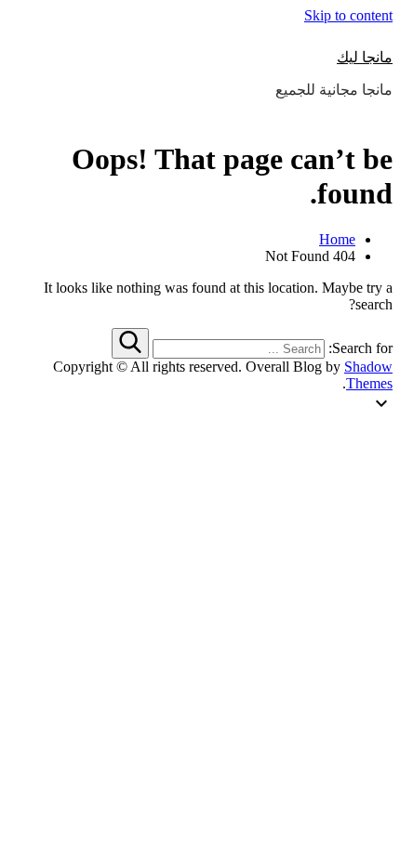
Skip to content (348, 15)
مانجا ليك (365, 57)
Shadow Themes (368, 375)
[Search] (130, 343)
